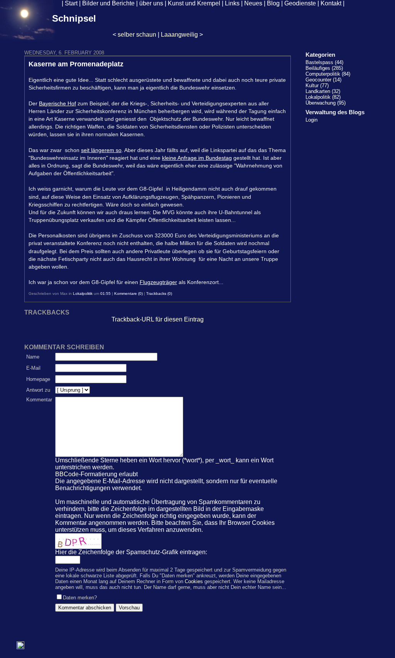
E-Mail (33, 368)
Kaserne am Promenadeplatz (76, 64)
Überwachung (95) (326, 103)
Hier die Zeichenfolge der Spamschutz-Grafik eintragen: (131, 552)
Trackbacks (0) (159, 293)
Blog (273, 3)
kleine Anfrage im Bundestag (197, 158)
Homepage (38, 379)
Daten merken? (80, 597)
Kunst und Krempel (194, 3)
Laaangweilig (179, 34)
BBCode (67, 474)
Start (71, 3)
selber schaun (137, 34)
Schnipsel (74, 18)
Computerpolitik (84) (328, 74)
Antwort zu (38, 390)
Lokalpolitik (83, 293)
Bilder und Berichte (108, 3)
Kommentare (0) (128, 293)
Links (232, 3)
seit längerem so (101, 150)
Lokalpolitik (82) (323, 97)
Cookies (194, 581)
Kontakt (331, 3)
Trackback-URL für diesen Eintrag (157, 319)
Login (311, 120)
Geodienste (300, 3)
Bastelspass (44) (324, 62)
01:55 (105, 293)
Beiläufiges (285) (324, 68)
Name (32, 357)
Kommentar (39, 400)
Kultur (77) (317, 85)
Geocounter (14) (323, 80)
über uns (151, 3)
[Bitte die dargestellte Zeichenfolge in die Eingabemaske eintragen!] (78, 541)
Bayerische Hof (57, 103)
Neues (253, 3)
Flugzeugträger (158, 282)
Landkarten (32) (323, 91)
